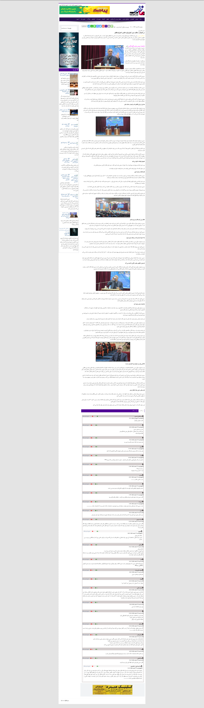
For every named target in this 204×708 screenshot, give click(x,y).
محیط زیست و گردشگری (115, 19)
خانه (140, 19)
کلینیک (103, 19)
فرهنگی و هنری (126, 19)
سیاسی (136, 19)
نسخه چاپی (84, 26)
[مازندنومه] (137, 10)
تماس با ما (83, 19)
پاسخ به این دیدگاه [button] (85, 416)
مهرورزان (98, 19)
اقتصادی (132, 19)
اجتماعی (93, 19)
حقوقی (107, 19)
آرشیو (78, 19)
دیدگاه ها (141, 410)
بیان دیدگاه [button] (135, 410)
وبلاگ (88, 19)
